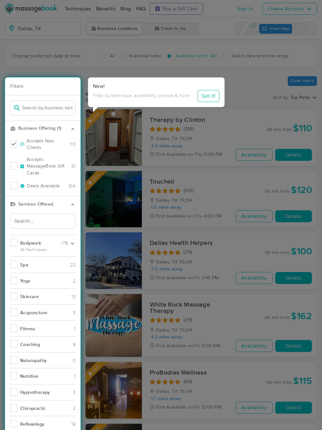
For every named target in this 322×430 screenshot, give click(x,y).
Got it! (209, 96)
